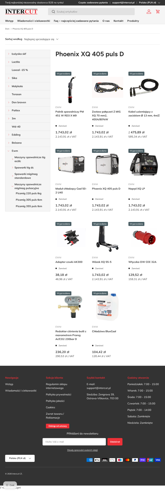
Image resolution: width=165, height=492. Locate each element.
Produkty (133, 21)
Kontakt (118, 21)
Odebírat (115, 441)
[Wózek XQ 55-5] (107, 237)
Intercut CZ (17, 474)
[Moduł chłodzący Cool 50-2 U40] (71, 164)
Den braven (19, 102)
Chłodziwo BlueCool (104, 331)
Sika (14, 78)
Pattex (16, 110)
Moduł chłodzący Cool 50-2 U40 (71, 190)
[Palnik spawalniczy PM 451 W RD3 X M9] (71, 87)
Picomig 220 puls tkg (28, 193)
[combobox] (91, 11)
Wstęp (9, 21)
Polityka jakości (55, 400)
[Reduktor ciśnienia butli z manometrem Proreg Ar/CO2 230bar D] (71, 307)
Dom (7, 29)
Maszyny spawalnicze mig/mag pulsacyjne (28, 186)
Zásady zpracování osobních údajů (82, 450)
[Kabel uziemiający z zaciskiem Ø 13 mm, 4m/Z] (144, 87)
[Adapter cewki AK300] (71, 237)
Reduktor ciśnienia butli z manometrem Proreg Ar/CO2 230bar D (70, 335)
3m (14, 118)
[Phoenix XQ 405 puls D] (107, 164)
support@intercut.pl (123, 2)
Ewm (15, 150)
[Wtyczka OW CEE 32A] (144, 237)
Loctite (16, 61)
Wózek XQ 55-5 (102, 261)
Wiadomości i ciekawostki (33, 21)
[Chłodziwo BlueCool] (107, 307)
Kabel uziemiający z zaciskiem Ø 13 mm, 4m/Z (144, 113)
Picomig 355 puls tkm (29, 206)
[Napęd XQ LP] (144, 164)
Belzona (17, 142)
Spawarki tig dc (24, 167)
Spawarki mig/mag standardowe (26, 175)
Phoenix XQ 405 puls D (23, 29)
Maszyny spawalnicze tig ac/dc (30, 159)
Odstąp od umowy (58, 426)
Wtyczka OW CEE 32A (142, 261)
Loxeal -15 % (20, 70)
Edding (16, 134)
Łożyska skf (19, 53)
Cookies (50, 407)
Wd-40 (16, 126)
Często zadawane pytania (93, 2)
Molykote (17, 86)
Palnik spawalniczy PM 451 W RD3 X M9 (69, 113)
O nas (106, 21)
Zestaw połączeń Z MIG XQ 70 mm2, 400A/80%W (106, 115)
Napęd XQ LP (136, 188)
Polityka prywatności (58, 394)
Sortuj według (13, 39)
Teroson (16, 94)
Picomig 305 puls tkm (29, 199)
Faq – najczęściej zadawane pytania (76, 21)
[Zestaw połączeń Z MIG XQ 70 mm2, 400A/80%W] (107, 87)
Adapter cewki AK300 (68, 261)
